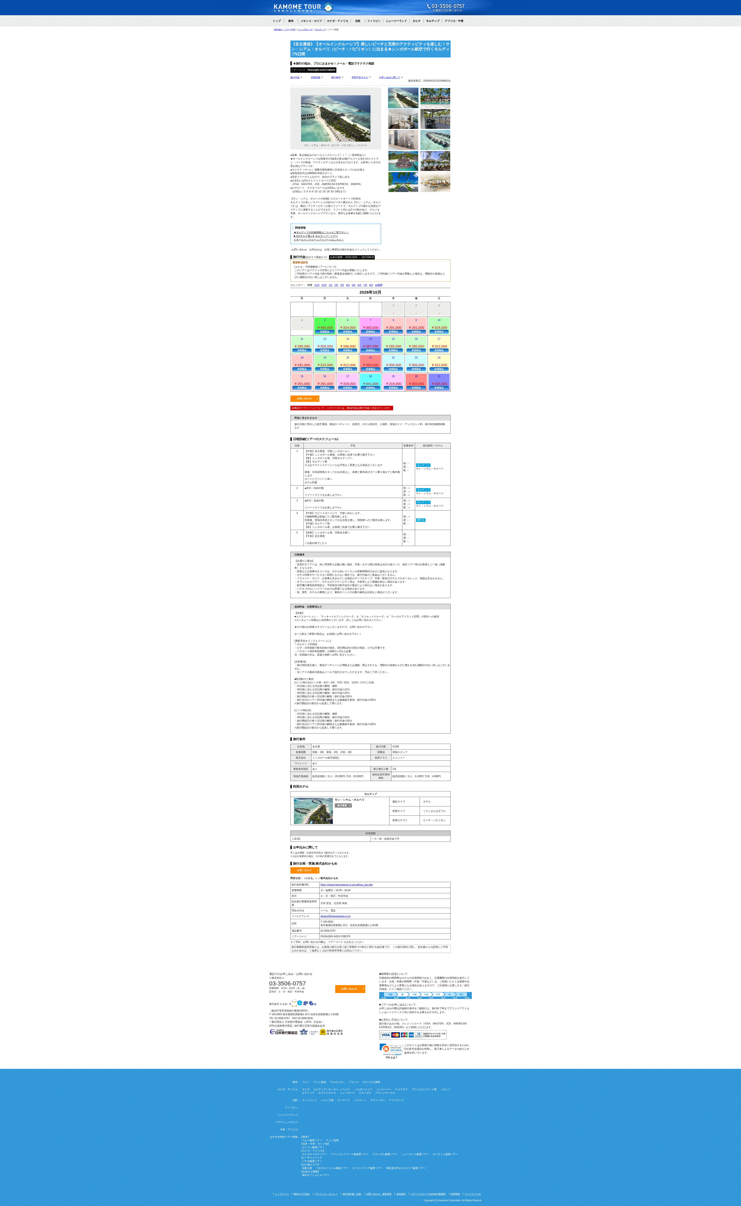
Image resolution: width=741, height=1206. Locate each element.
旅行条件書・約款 (352, 1194)
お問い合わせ (304, 399)
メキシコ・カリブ (311, 20)
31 (439, 382)
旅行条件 (336, 77)
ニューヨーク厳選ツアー (415, 1154)
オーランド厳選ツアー (445, 1154)
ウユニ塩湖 (319, 1082)
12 (325, 344)
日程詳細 (315, 77)
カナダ (306, 1089)
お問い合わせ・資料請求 (379, 1194)
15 (393, 344)
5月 (354, 285)
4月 (348, 285)
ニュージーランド (396, 20)
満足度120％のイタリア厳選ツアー (405, 1168)
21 (370, 363)
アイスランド (396, 1100)
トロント (446, 1089)
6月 (359, 285)
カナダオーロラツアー (314, 1154)
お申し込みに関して (389, 77)
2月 (336, 285)
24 (439, 363)
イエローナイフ (363, 1089)
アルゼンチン (337, 1082)
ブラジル (354, 1082)
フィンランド (309, 1100)
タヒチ (417, 20)
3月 (342, 285)
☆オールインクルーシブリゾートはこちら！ (319, 239)
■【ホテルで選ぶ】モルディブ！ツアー (316, 236)
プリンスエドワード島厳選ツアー (350, 1154)
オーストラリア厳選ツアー (367, 1168)
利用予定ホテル (360, 77)
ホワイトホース (327, 1093)
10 (439, 326)
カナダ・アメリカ (337, 20)
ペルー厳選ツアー (312, 1140)
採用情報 (455, 1194)
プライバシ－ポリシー (326, 1194)
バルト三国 (327, 1100)
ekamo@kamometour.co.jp (335, 916)
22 (393, 363)
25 (302, 382)
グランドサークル (385, 1093)
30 (416, 382)
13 (348, 344)
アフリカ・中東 (454, 20)
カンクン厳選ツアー (313, 1147)
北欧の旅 (307, 1168)
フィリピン (374, 20)
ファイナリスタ (473, 1194)
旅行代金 (295, 77)
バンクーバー (383, 1089)
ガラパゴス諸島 (371, 1082)
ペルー (306, 1082)
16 (416, 344)
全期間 (378, 285)
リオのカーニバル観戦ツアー (332, 1168)
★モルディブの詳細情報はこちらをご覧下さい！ (321, 232)
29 (393, 382)
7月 (365, 285)
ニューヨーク (347, 1093)
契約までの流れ (302, 1194)
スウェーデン (377, 1100)
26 (325, 382)
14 (370, 344)
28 (370, 382)
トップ (277, 20)
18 (302, 363)
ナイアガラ (401, 1089)
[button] (391, 1049)
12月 (324, 285)
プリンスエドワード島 (424, 1089)
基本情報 (343, 805)
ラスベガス (365, 1093)
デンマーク (343, 1100)
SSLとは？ (392, 1057)
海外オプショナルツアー (316, 1175)
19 (325, 363)
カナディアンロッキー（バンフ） (332, 1089)
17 (439, 344)
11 (302, 344)
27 (348, 382)
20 (348, 363)
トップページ (282, 1194)
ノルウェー (360, 1100)
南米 (291, 20)
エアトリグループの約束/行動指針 (428, 1194)
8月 (371, 285)
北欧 (357, 20)
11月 (317, 285)
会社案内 (401, 1194)
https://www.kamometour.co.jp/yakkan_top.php (347, 884)
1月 (330, 285)
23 (416, 363)
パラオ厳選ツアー (312, 1161)
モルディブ (433, 20)
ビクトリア (308, 1093)
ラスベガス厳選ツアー (385, 1154)
